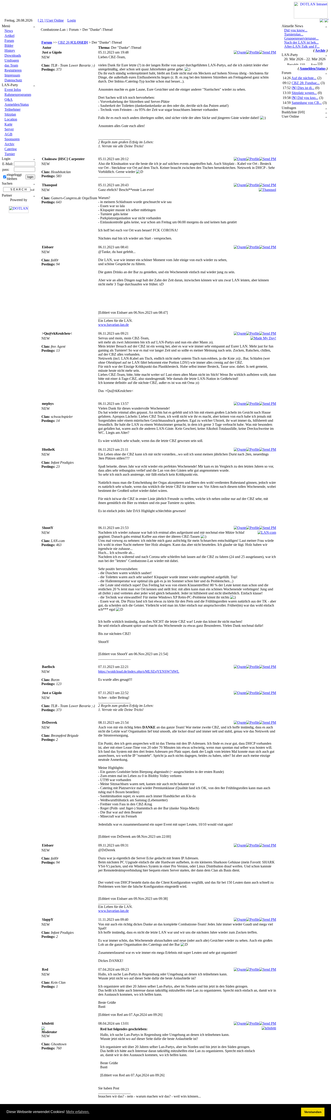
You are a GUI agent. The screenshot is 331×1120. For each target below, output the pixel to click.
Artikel (9, 36)
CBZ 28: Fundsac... (306, 83)
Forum (9, 41)
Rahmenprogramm (18, 94)
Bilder (9, 45)
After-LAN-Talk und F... (302, 46)
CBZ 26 (73, 42)
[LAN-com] (267, 532)
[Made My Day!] (263, 338)
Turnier (10, 154)
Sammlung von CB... (307, 103)
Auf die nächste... (303, 78)
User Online (290, 116)
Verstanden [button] (313, 1112)
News (9, 31)
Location (11, 119)
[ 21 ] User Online (51, 20)
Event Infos (13, 90)
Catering (11, 149)
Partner (7, 195)
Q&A (9, 99)
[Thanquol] (267, 190)
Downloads (13, 55)
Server (9, 129)
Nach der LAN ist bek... (301, 42)
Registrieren (13, 70)
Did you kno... (305, 98)
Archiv (9, 144)
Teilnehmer (12, 109)
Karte (8, 124)
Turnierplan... (293, 34)
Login (71, 20)
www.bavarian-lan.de (113, 325)
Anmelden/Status (17, 104)
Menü (6, 26)
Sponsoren (12, 139)
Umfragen (12, 60)
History (10, 50)
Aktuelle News (292, 26)
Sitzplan (10, 114)
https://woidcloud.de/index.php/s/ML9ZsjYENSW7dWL (138, 671)
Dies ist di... (303, 88)
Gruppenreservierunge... (301, 38)
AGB (8, 134)
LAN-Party (10, 85)
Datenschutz (13, 80)
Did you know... (295, 30)
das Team (11, 65)
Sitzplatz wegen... (304, 93)
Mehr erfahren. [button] (77, 1112)
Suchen (7, 183)
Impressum (12, 75)
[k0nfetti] (269, 1028)
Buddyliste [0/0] (293, 112)
